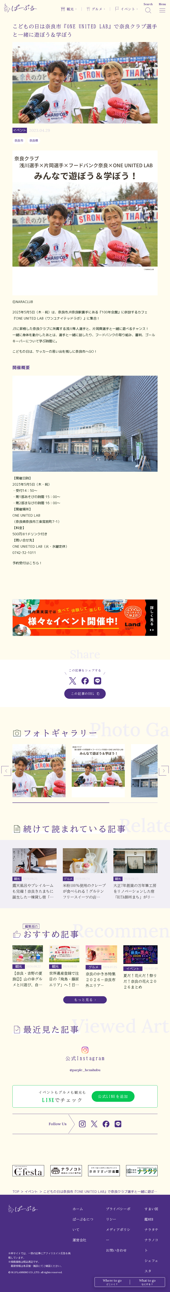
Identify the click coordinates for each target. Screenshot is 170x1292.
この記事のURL (83, 693)
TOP (15, 1191)
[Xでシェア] (72, 680)
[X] (94, 1124)
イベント (31, 1191)
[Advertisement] (85, 585)
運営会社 (79, 1240)
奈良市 (19, 140)
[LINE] (118, 1124)
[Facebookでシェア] (85, 680)
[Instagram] (82, 1124)
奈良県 (33, 140)
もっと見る (83, 999)
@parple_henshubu (85, 1070)
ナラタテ (151, 1229)
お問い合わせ (116, 1250)
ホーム (78, 1209)
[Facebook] (106, 1124)
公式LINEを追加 (113, 1096)
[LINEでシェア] (97, 680)
